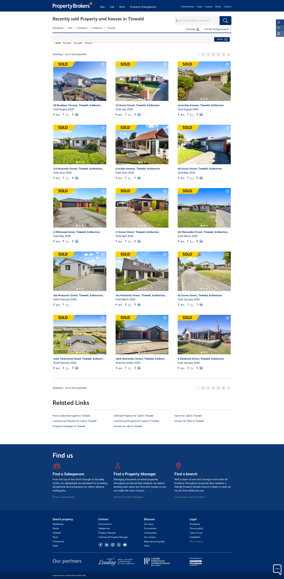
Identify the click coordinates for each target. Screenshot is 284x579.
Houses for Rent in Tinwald (189, 421)
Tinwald (111, 28)
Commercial (58, 542)
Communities (187, 7)
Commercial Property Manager (113, 537)
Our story (148, 524)
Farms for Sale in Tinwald (188, 416)
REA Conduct (196, 542)
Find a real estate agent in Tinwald (71, 416)
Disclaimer (195, 524)
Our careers (150, 537)
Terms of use (196, 533)
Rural (55, 537)
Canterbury (82, 28)
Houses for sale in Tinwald (128, 426)
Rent (122, 7)
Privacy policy (196, 528)
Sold (70, 28)
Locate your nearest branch (189, 497)
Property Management (143, 7)
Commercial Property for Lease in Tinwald (136, 421)
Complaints (195, 537)
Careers (209, 7)
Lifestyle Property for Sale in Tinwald (133, 416)
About (218, 7)
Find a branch (105, 524)
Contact (228, 7)
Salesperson (104, 528)
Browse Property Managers (128, 497)
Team (199, 7)
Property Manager (107, 533)
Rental (56, 528)
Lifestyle (57, 533)
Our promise (150, 528)
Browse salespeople (63, 497)
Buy (102, 7)
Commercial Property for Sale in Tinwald (74, 421)
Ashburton (97, 28)
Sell (112, 7)
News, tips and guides (154, 542)
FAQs (146, 546)
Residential (58, 28)
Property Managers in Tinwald (69, 426)
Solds (55, 546)
